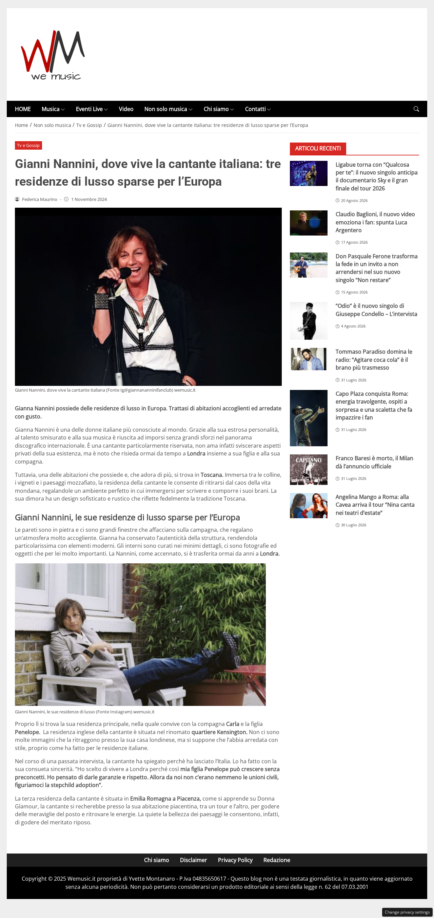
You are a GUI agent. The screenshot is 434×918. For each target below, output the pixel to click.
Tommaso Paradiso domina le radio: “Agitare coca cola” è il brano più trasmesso (374, 359)
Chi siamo (216, 109)
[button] (416, 109)
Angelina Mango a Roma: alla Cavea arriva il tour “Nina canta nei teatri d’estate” (375, 505)
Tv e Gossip (28, 145)
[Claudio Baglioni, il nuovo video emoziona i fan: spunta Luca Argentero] (309, 223)
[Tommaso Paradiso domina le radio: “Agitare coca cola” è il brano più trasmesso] (309, 359)
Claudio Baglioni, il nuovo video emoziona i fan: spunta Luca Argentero (375, 222)
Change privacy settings (407, 912)
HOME (23, 109)
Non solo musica (165, 109)
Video (126, 109)
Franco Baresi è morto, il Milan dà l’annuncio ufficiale (374, 462)
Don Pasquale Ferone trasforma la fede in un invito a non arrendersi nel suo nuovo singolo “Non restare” (377, 267)
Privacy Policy (235, 860)
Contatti (255, 109)
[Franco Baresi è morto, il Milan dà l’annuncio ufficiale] (309, 469)
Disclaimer (193, 860)
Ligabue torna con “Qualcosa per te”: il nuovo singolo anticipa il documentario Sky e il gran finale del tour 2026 (377, 176)
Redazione (276, 860)
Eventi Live (89, 109)
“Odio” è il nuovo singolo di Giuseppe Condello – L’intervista (376, 309)
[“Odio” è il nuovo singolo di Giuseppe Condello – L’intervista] (309, 321)
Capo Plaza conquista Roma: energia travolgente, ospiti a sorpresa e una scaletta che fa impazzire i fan (374, 405)
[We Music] (53, 54)
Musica (51, 109)
